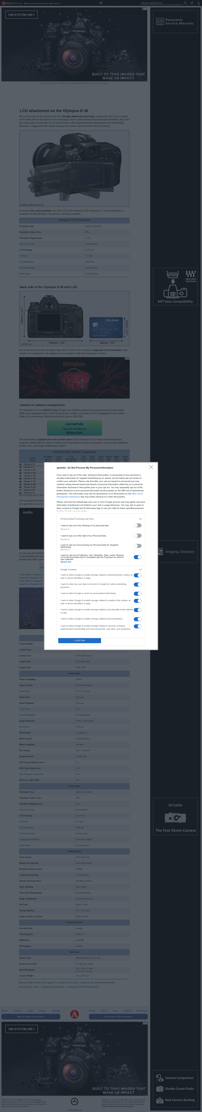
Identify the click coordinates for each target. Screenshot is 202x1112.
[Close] (152, 468)
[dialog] (101, 556)
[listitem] (101, 518)
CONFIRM (79, 640)
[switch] (138, 525)
